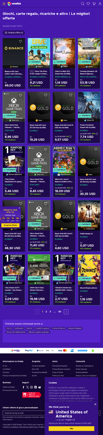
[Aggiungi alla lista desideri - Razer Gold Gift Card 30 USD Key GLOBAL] (96, 150)
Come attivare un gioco (61, 369)
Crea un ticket (57, 372)
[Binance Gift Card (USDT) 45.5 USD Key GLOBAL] (14, 50)
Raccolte (35, 369)
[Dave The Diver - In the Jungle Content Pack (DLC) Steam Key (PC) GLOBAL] (39, 49)
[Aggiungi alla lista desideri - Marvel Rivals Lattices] (95, 259)
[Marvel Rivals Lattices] (89, 266)
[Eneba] (14, 4)
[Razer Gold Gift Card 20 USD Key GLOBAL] (39, 103)
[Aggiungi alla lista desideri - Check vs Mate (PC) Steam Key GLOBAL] (70, 42)
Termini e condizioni (10, 427)
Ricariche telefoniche (16, 332)
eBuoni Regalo (75, 328)
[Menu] (3, 3)
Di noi (5, 366)
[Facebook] (23, 387)
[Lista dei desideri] (88, 3)
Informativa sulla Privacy (28, 427)
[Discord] (35, 387)
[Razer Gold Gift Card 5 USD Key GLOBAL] (64, 212)
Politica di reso (58, 375)
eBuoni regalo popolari (39, 332)
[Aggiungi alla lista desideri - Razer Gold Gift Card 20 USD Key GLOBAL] (45, 96)
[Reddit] (39, 387)
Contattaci (7, 369)
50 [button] (59, 312)
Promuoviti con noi (10, 390)
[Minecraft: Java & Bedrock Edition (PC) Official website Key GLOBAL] (64, 157)
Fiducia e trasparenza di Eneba (15, 375)
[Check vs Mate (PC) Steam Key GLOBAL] (64, 49)
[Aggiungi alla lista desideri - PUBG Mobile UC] (95, 204)
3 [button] (50, 312)
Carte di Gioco (58, 328)
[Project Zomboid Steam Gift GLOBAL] (89, 103)
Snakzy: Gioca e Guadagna (86, 375)
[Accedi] (100, 3)
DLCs (9, 328)
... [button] (55, 312)
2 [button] (46, 312)
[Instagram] (31, 387)
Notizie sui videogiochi (84, 366)
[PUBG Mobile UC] (89, 211)
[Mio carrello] (94, 3)
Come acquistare (38, 366)
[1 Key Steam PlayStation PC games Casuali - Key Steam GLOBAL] (14, 157)
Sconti (34, 375)
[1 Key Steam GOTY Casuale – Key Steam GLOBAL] (14, 266)
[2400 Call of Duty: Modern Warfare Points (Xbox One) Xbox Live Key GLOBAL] (39, 266)
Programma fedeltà (39, 372)
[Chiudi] (95, 404)
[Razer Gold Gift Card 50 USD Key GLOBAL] (14, 247)
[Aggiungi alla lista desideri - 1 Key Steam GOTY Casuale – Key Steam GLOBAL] (20, 259)
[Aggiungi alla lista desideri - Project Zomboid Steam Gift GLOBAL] (95, 96)
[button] (66, 311)
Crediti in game (42, 328)
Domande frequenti (59, 366)
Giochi (29, 328)
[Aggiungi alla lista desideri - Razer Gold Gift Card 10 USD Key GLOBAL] (70, 96)
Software (19, 328)
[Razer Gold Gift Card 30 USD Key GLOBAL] (89, 157)
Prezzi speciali (81, 369)
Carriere (6, 372)
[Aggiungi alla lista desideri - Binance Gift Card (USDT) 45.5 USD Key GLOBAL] (20, 42)
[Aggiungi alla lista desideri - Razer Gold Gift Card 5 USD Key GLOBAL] (70, 204)
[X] (27, 387)
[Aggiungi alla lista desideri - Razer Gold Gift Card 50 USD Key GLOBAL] (20, 204)
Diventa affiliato (82, 372)
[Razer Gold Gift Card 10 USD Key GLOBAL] (64, 103)
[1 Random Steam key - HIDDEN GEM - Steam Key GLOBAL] (64, 266)
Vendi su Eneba (9, 387)
